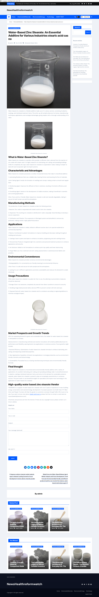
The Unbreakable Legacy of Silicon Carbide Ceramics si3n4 (37, 525)
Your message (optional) (15, 430)
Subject (10, 423)
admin (39, 494)
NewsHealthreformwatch (20, 10)
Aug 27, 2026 (19, 528)
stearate (28, 43)
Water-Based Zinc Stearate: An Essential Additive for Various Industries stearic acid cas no (38, 36)
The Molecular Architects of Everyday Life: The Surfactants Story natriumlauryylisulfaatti (81, 58)
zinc (37, 43)
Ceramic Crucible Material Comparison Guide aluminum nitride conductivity (17, 526)
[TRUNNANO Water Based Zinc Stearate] (38, 136)
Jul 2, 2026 (39, 528)
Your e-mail (11, 416)
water (32, 43)
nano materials (11, 577)
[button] (91, 17)
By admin (10, 43)
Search (77, 27)
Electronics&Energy (39, 17)
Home (13, 17)
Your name (11, 408)
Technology (50, 17)
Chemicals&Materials (24, 17)
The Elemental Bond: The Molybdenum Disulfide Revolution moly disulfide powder (80, 73)
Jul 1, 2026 (60, 528)
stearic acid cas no (35, 394)
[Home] (9, 17)
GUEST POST (60, 17)
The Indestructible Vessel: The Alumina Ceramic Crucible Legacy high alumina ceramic (81, 65)
